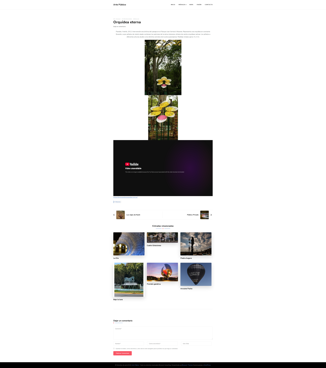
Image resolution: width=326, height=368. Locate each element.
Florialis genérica (154, 284)
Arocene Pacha (186, 289)
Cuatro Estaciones (154, 245)
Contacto (209, 4)
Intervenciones (127, 19)
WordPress (207, 365)
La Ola (116, 258)
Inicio (173, 4)
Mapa (191, 4)
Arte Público (119, 4)
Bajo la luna (118, 299)
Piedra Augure (186, 258)
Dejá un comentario (119, 26)
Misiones (117, 202)
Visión (199, 4)
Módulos (182, 4)
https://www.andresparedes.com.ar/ (125, 197)
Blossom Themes (187, 365)
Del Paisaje (116, 19)
